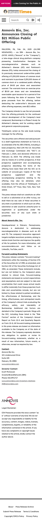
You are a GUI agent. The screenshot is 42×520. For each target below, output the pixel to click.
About (10, 507)
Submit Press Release (12, 511)
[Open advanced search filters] (32, 20)
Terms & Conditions (31, 511)
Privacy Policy (32, 516)
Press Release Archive (25, 507)
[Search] (27, 20)
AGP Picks (5, 3)
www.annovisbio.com (10, 364)
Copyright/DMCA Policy (14, 516)
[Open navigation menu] (4, 20)
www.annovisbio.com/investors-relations (18, 381)
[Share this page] (38, 20)
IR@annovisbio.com (10, 384)
